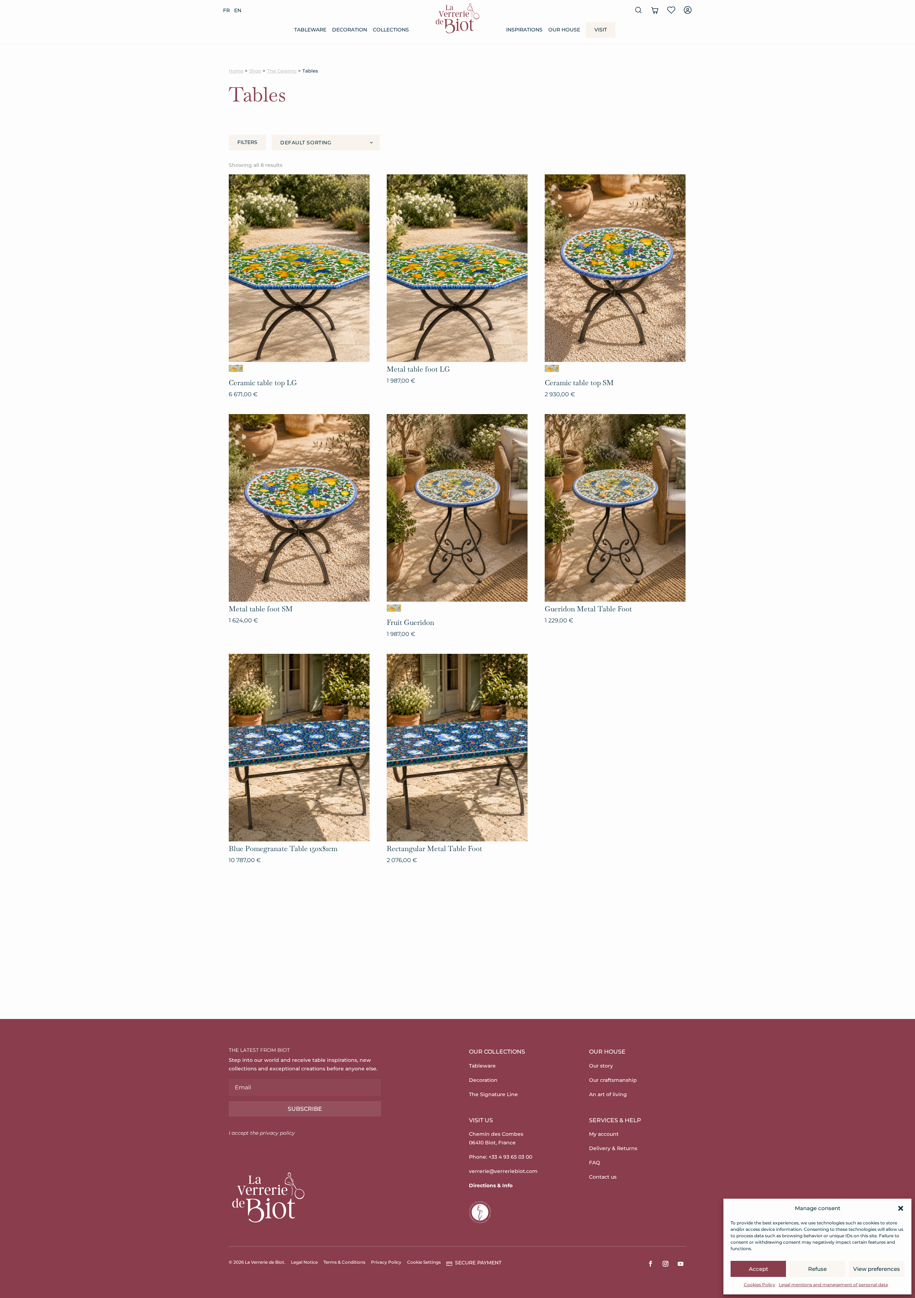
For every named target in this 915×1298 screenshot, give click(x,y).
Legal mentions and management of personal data (833, 1284)
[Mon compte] (687, 10)
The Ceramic (282, 71)
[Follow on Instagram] (665, 1263)
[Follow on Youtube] (680, 1263)
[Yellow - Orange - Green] (236, 368)
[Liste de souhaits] (671, 10)
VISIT (600, 29)
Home (236, 71)
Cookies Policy (759, 1284)
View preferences (876, 1268)
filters (247, 142)
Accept (758, 1268)
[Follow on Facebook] (650, 1263)
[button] (900, 1208)
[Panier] (655, 10)
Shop (255, 71)
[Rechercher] (638, 10)
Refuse (817, 1268)
